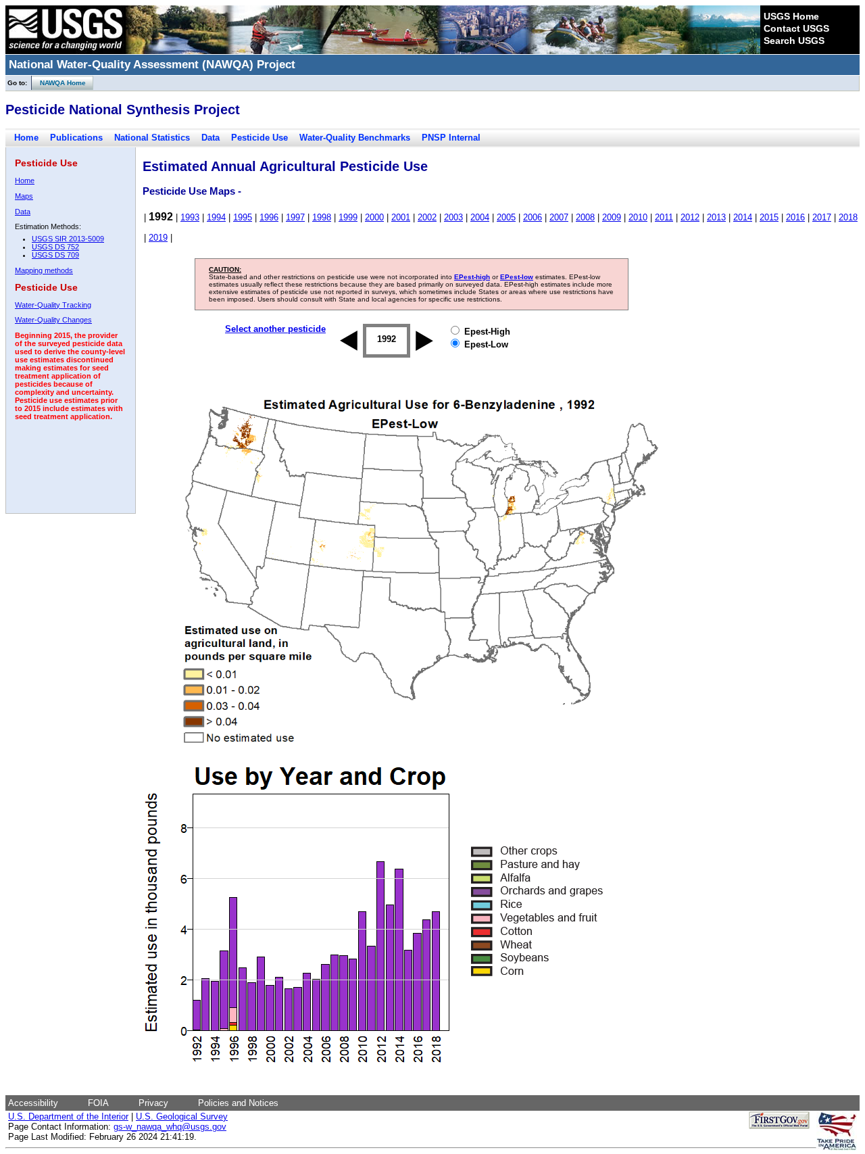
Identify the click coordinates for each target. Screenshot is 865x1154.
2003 (453, 217)
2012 (690, 217)
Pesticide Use (259, 138)
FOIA (98, 1103)
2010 (637, 217)
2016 (795, 217)
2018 (848, 217)
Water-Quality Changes (53, 320)
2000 (374, 217)
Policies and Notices (238, 1103)
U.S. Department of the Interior (68, 1116)
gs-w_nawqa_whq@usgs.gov (170, 1127)
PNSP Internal (451, 138)
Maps (24, 196)
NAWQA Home (59, 83)
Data (210, 138)
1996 (269, 217)
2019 (158, 238)
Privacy (153, 1103)
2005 (506, 217)
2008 (585, 217)
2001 (400, 217)
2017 (821, 217)
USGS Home (791, 16)
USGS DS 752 (55, 247)
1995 (242, 217)
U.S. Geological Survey (182, 1116)
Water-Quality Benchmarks (354, 138)
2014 (742, 217)
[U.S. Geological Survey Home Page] (65, 50)
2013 (716, 217)
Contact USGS (796, 28)
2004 (479, 217)
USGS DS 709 (55, 255)
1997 (295, 217)
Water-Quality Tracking (53, 305)
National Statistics (152, 138)
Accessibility (33, 1103)
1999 (348, 217)
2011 (664, 217)
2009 (611, 217)
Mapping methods (44, 270)
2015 (769, 217)
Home (26, 138)
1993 (189, 217)
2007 (558, 217)
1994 (216, 217)
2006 (532, 217)
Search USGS (794, 40)
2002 (427, 217)
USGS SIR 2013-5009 (68, 239)
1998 (321, 217)
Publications (76, 138)
